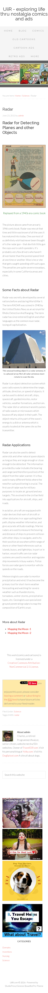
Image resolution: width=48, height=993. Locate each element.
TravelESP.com (30, 747)
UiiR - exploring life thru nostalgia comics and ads (24, 13)
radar (16, 715)
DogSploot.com (10, 755)
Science (17, 711)
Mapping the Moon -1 (19, 629)
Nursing (5, 956)
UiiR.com (14, 982)
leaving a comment (13, 695)
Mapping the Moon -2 (19, 632)
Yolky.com (28, 751)
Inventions (7, 951)
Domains (6, 947)
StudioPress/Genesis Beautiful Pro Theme (24, 986)
